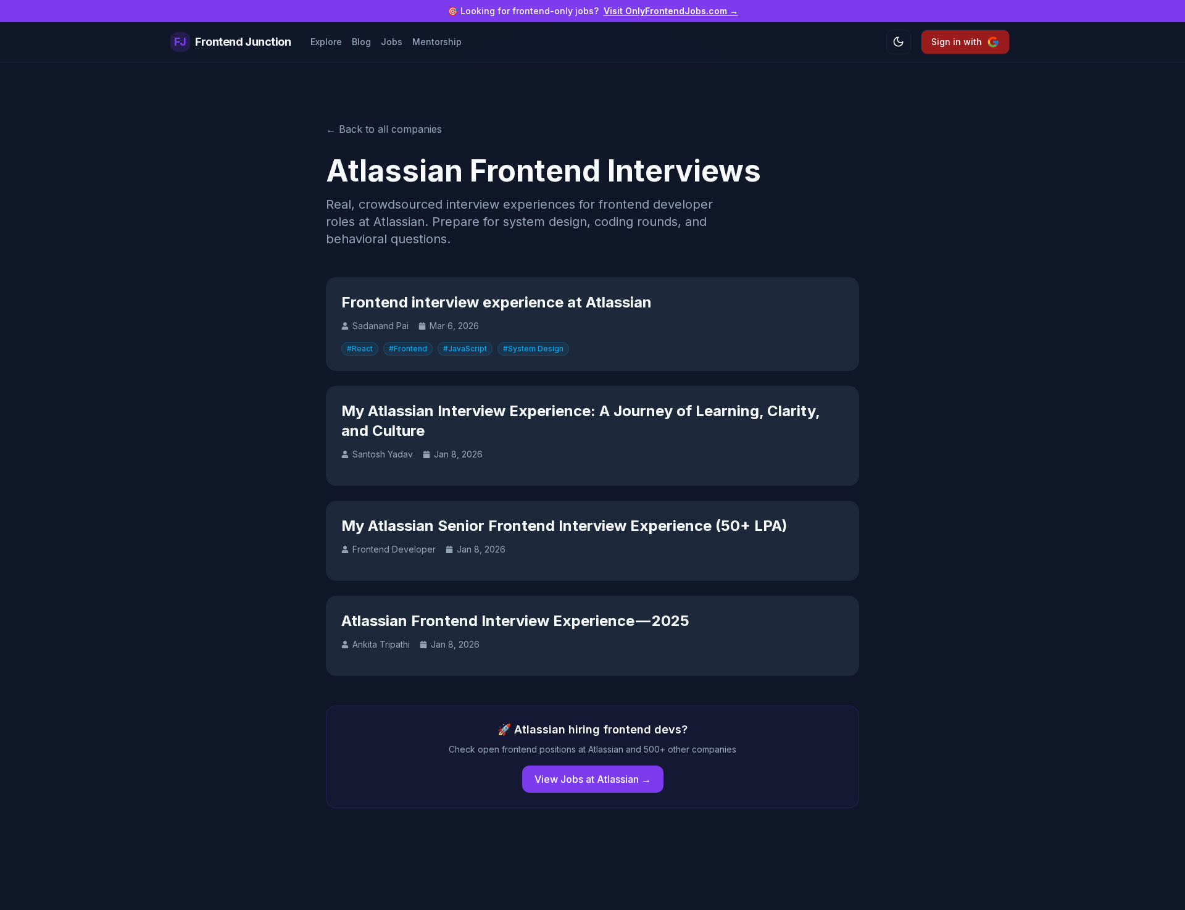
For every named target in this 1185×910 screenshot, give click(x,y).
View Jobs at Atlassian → (592, 779)
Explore (326, 41)
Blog (361, 41)
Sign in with (956, 41)
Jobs (391, 41)
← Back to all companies (384, 129)
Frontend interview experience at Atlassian (496, 302)
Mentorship (437, 41)
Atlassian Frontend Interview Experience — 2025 (515, 621)
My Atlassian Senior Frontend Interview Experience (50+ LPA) (564, 526)
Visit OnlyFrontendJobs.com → (671, 11)
